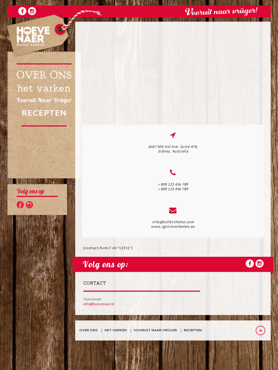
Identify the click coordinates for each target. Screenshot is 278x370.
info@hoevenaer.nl (98, 304)
